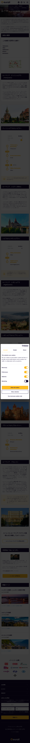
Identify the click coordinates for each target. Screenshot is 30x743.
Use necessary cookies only (15, 396)
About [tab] (24, 350)
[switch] (26, 372)
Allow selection (15, 391)
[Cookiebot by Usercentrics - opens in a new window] (22, 346)
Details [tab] (15, 350)
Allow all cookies (15, 387)
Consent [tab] (5, 350)
